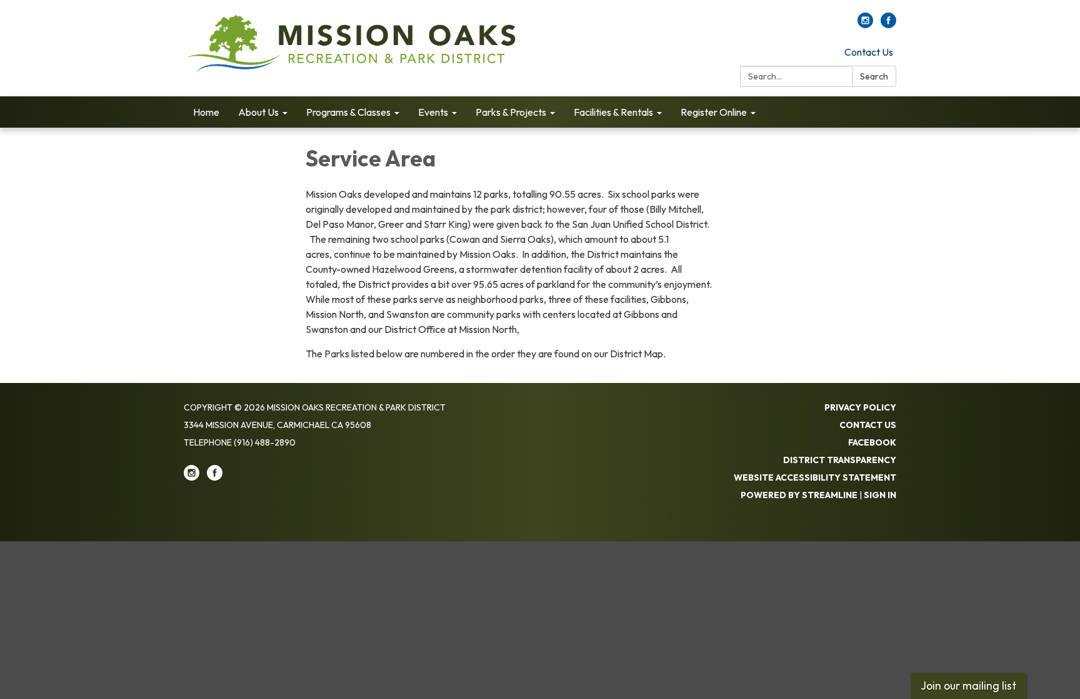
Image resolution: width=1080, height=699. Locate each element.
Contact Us (868, 52)
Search (874, 76)
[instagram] (865, 24)
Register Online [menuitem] (714, 112)
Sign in (880, 495)
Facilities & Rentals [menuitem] (613, 112)
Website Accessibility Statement (815, 477)
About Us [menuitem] (258, 112)
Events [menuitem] (433, 112)
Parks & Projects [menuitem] (511, 112)
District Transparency (839, 460)
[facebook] (888, 24)
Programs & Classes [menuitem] (348, 112)
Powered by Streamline (799, 495)
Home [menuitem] (206, 112)
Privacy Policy (860, 407)
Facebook (872, 442)
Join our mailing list (968, 685)
